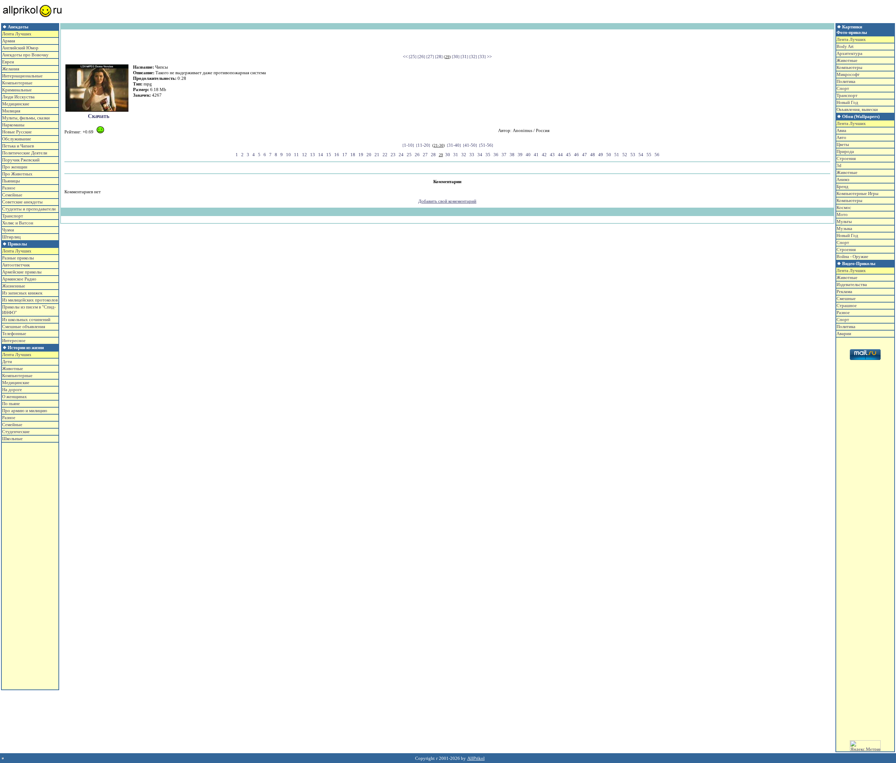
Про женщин (14, 166)
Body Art (845, 46)
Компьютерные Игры (857, 193)
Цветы (842, 144)
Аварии (843, 333)
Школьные (12, 438)
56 (656, 154)
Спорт (842, 88)
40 (528, 154)
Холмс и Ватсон (17, 223)
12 (304, 154)
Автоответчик (16, 265)
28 (438, 56)
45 (568, 154)
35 (487, 154)
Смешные (846, 298)
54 (640, 154)
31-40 (454, 145)
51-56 (486, 145)
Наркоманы (13, 124)
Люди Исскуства (18, 96)
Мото (842, 214)
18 (352, 154)
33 (481, 56)
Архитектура (849, 53)
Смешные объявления (23, 326)
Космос (843, 207)
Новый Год (847, 102)
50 (608, 154)
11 (296, 154)
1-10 (408, 145)
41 (536, 154)
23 (393, 154)
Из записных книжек (22, 293)
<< (405, 56)
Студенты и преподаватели (29, 208)
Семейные (12, 194)
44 (560, 154)
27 (430, 56)
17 (344, 154)
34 (479, 154)
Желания (10, 68)
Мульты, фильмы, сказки (26, 117)
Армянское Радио (19, 279)
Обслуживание (16, 138)
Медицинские (15, 103)
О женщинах (14, 396)
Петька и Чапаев (18, 145)
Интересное (14, 340)
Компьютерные (17, 82)
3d (838, 165)
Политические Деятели (24, 152)
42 (544, 154)
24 (401, 154)
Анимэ (842, 179)
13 (312, 154)
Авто (841, 137)
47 (584, 154)
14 (320, 154)
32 (473, 56)
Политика (845, 81)
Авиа (841, 130)
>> (489, 56)
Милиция (11, 110)
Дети (7, 361)
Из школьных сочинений (26, 319)
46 (576, 154)
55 (648, 154)
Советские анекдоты (22, 201)
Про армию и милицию (24, 410)
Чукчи (8, 230)
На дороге (12, 389)
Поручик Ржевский (21, 159)
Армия (8, 40)
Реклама (844, 291)
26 (421, 56)
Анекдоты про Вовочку (25, 54)
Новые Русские (17, 131)
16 (336, 154)
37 (504, 154)
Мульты (844, 221)
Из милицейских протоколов (30, 300)
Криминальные (17, 89)
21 (376, 154)
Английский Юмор (20, 47)
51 (616, 154)
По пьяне (11, 403)
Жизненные (13, 286)
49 (600, 154)
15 (328, 154)
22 (385, 154)
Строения (846, 158)
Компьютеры (849, 67)
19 (360, 154)
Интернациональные (22, 75)
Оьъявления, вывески (857, 109)
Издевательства (851, 284)
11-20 (423, 145)
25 (412, 56)
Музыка (844, 228)
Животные (12, 368)
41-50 (470, 145)
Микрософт (848, 74)
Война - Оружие (852, 256)
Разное (8, 187)
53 (632, 154)
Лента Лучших (16, 33)
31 (464, 56)
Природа (845, 151)
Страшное (846, 305)
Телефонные (14, 333)
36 (495, 154)
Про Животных (17, 173)
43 (552, 154)
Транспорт (12, 216)
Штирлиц (11, 237)
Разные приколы (18, 258)
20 (368, 154)
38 (512, 154)
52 (624, 154)
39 (520, 154)
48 (592, 154)
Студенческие (16, 431)
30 (455, 56)
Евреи (8, 61)
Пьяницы (11, 180)
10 (288, 154)
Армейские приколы (22, 272)
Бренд (842, 186)
